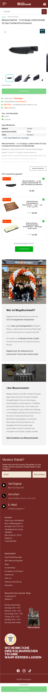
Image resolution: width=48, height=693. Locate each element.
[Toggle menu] (4, 4)
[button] (44, 4)
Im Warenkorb (24, 249)
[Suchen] (44, 11)
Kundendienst (10, 568)
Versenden (9, 585)
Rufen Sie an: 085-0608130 (14, 520)
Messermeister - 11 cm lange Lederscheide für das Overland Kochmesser (31, 182)
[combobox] (24, 11)
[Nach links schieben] (2, 78)
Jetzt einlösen (39, 474)
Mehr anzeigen (38, 168)
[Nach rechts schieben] (45, 78)
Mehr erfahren (34, 627)
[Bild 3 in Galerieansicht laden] (27, 78)
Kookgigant (27, 679)
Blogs (7, 564)
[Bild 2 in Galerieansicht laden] (18, 78)
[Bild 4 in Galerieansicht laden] (35, 78)
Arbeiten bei (9, 575)
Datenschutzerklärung (13, 582)
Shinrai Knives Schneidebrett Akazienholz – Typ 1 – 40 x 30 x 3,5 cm (32, 204)
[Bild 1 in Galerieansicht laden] (9, 78)
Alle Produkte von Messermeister (22, 438)
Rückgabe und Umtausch (14, 571)
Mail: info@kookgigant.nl (14, 523)
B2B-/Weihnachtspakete (14, 561)
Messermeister (13, 17)
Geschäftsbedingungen (13, 557)
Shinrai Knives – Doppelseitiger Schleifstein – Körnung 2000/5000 (32, 225)
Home (4, 17)
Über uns (8, 578)
